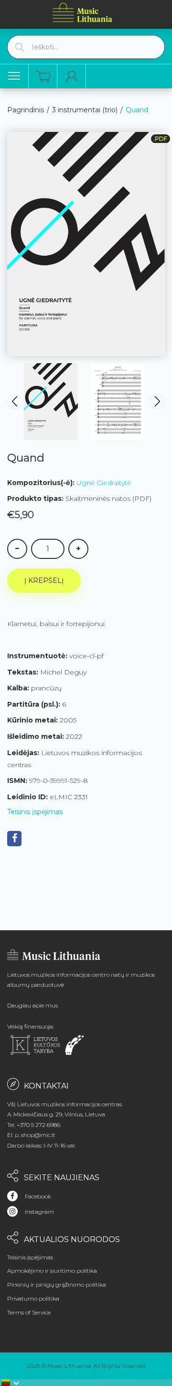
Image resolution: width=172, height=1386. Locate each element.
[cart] (43, 76)
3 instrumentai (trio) (85, 110)
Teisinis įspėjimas (35, 811)
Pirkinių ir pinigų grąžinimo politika (56, 1284)
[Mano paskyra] (71, 76)
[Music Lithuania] (82, 12)
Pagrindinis (25, 110)
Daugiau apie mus (32, 1005)
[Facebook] (14, 838)
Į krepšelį (44, 580)
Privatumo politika (33, 1298)
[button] (10, 1382)
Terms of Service (29, 1312)
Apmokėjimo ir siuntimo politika (52, 1270)
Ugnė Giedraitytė (103, 482)
